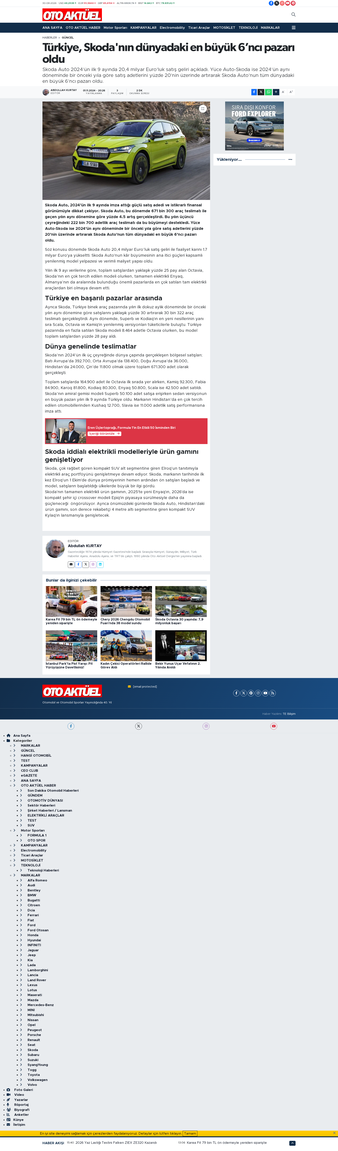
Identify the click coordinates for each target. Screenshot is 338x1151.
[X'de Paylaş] (261, 92)
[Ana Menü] (294, 27)
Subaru (33, 1055)
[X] (243, 693)
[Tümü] (290, 159)
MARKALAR (270, 27)
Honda (32, 935)
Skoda (32, 1050)
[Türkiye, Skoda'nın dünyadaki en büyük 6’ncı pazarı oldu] (126, 151)
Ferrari (33, 915)
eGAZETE (28, 775)
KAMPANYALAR (143, 27)
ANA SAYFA (52, 27)
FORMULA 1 (37, 835)
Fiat (30, 920)
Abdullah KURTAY (85, 546)
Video (18, 1094)
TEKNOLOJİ (248, 27)
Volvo (32, 1084)
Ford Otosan (38, 930)
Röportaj (21, 1104)
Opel (31, 1025)
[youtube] (273, 726)
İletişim (19, 1124)
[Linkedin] (100, 564)
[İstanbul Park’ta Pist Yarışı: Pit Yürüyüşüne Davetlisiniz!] (71, 645)
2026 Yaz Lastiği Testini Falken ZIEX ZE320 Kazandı (116, 1142)
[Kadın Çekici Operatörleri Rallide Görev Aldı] (126, 645)
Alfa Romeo (37, 880)
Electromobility (172, 27)
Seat (31, 1045)
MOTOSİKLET (224, 27)
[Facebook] (78, 564)
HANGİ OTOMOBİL (35, 755)
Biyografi (21, 1109)
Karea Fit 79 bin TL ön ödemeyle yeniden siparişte (227, 1142)
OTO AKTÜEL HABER (83, 27)
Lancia (32, 975)
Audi (31, 885)
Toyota (33, 1074)
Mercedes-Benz (40, 1005)
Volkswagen (37, 1080)
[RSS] (272, 693)
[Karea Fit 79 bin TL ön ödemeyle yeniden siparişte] (71, 601)
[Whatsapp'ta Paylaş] (268, 92)
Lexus (32, 985)
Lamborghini (37, 970)
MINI (31, 1010)
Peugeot (34, 1030)
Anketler (21, 1114)
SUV (31, 825)
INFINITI (34, 945)
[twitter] (138, 726)
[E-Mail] (71, 564)
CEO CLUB (29, 770)
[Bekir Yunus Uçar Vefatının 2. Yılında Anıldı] (181, 645)
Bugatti (33, 900)
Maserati (34, 995)
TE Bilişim (289, 713)
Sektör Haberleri (41, 805)
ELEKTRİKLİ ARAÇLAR (45, 815)
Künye (18, 1119)
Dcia (31, 910)
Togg (31, 1070)
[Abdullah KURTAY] (55, 548)
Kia (30, 960)
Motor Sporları (115, 27)
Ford (31, 925)
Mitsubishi (35, 1015)
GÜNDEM (34, 795)
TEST (25, 760)
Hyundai (34, 940)
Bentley (33, 890)
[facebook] (70, 726)
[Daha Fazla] (276, 92)
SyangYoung (37, 1064)
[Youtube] (265, 693)
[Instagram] (93, 564)
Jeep (31, 955)
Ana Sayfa (21, 735)
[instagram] (206, 726)
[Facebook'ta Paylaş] (254, 92)
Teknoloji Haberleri (43, 870)
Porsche (34, 1035)
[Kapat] (335, 1133)
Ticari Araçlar (199, 27)
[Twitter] (85, 564)
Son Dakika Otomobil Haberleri (53, 790)
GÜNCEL (68, 37)
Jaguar (33, 950)
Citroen (33, 905)
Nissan (32, 1020)
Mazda (32, 1000)
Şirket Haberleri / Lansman (49, 810)
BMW (31, 895)
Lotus (32, 990)
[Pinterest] (251, 693)
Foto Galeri (23, 1090)
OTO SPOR (36, 840)
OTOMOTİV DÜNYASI (45, 800)
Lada (31, 965)
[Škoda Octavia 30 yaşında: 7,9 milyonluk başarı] (181, 601)
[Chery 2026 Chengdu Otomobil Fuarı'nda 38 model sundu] (126, 601)
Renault (33, 1040)
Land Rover (36, 980)
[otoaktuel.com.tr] (72, 15)
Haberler (49, 37)
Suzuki (32, 1060)
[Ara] (293, 14)
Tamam (190, 1133)
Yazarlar (20, 1100)
